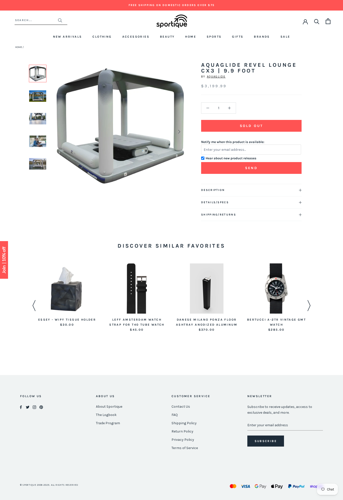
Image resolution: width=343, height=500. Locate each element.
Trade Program (108, 423)
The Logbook (106, 415)
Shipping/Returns (218, 214)
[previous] (62, 131)
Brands (262, 36)
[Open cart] (328, 21)
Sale (285, 36)
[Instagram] (34, 407)
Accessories (135, 36)
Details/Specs (215, 202)
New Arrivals (67, 36)
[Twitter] (27, 407)
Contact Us (181, 406)
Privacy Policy (183, 440)
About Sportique (109, 406)
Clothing (101, 36)
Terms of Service (185, 448)
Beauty (167, 36)
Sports (214, 36)
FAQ (175, 415)
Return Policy (182, 431)
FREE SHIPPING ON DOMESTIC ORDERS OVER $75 (171, 5)
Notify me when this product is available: (232, 142)
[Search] (316, 21)
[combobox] (36, 20)
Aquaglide (216, 76)
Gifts (237, 36)
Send (251, 168)
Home (190, 36)
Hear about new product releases (231, 158)
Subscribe (266, 441)
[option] (37, 73)
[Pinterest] (41, 407)
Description (213, 190)
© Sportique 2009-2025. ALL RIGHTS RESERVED (49, 485)
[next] (178, 131)
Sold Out (251, 126)
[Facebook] (21, 407)
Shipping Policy (184, 423)
